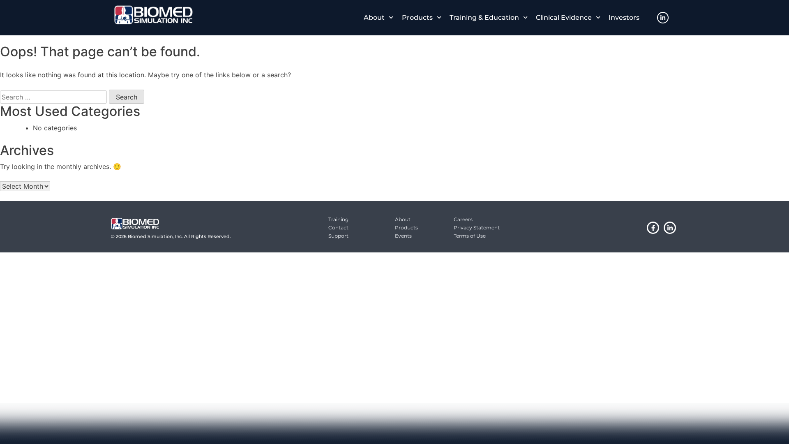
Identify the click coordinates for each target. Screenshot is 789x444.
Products (417, 17)
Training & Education (484, 17)
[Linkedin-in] (663, 17)
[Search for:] (53, 97)
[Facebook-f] (653, 228)
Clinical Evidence (564, 17)
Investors (624, 17)
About (374, 17)
